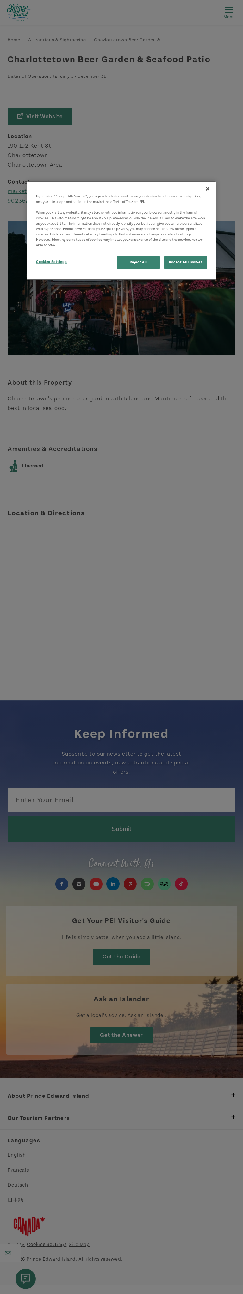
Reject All (138, 262)
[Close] (208, 189)
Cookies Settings (51, 262)
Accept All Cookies (185, 262)
